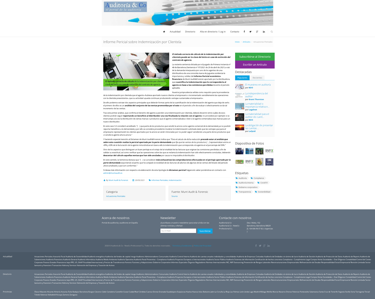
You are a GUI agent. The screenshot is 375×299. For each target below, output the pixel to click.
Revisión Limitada (358, 262)
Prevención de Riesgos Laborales (257, 262)
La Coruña (219, 291)
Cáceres (98, 291)
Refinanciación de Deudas (310, 262)
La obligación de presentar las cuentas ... (259, 127)
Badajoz (76, 291)
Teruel (367, 291)
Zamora (66, 294)
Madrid (257, 291)
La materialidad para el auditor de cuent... (257, 115)
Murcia (275, 291)
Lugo (251, 291)
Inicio (237, 41)
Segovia (341, 291)
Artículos (246, 41)
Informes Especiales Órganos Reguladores (188, 262)
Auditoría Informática (86, 259)
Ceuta (125, 291)
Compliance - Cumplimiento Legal (296, 259)
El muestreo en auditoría (258, 84)
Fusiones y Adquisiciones (142, 262)
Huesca (195, 291)
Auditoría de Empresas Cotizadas (250, 256)
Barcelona (84, 291)
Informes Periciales (159, 180)
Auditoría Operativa (125, 259)
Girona (155, 291)
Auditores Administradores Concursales (152, 256)
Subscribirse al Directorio (255, 56)
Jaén (212, 291)
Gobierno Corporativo (162, 262)
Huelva (189, 291)
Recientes (257, 77)
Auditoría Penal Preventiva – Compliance (150, 259)
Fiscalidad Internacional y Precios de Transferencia (104, 262)
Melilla (269, 291)
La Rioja (226, 291)
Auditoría (243, 178)
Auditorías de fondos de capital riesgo (120, 256)
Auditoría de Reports (351, 256)
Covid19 (263, 182)
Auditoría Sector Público (216, 259)
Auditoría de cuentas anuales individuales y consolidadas (213, 256)
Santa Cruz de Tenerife (328, 291)
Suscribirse (205, 231)
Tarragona (360, 291)
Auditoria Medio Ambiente (106, 259)
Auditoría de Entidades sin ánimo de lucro (281, 256)
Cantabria (111, 291)
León (242, 291)
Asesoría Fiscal (59, 256)
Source (175, 196)
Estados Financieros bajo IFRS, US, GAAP (66, 262)
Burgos (91, 291)
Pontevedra (304, 291)
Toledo (37, 294)
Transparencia (245, 191)
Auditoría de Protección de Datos (329, 256)
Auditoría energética (96, 256)
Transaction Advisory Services (64, 265)
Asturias (64, 291)
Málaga (263, 291)
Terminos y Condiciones (182, 245)
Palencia (295, 291)
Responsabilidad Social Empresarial (335, 262)
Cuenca (149, 291)
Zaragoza (73, 294)
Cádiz (104, 291)
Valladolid (52, 294)
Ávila (70, 291)
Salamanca (314, 291)
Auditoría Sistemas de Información (240, 259)
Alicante (50, 291)
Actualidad (175, 31)
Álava (36, 291)
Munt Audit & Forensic (118, 180)
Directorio (190, 31)
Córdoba (142, 291)
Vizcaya (59, 294)
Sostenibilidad (264, 191)
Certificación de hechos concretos (268, 259)
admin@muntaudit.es (112, 173)
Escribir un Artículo (255, 64)
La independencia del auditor (256, 95)
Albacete (43, 291)
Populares (242, 77)
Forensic (128, 262)
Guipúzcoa (181, 291)
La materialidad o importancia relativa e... (257, 105)
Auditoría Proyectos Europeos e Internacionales (186, 259)
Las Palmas (234, 291)
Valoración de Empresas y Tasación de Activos (96, 265)
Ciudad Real (133, 291)
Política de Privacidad (202, 245)
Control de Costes (364, 259)
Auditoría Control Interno (179, 256)
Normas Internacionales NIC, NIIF (219, 262)
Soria (353, 291)
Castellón (119, 291)
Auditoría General (70, 259)
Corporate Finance (42, 262)
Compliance (259, 178)
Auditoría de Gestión (307, 256)
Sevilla (347, 291)
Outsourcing (238, 262)
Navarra (282, 291)
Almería (57, 291)
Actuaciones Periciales (115, 196)
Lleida (246, 291)
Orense (289, 291)
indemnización (175, 180)
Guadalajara (171, 291)
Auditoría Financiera (54, 259)
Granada (162, 291)
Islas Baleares (204, 291)
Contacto (234, 31)
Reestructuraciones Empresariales (285, 262)
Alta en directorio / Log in (213, 31)
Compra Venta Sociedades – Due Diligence (328, 259)
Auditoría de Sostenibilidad (77, 256)
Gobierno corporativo (248, 187)
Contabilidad (351, 259)
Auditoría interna (246, 182)
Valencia (43, 294)
